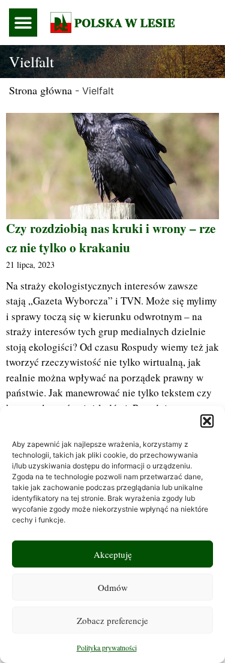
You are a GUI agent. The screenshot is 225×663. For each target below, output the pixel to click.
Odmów (113, 587)
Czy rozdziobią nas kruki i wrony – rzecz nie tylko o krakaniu (110, 237)
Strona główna (40, 90)
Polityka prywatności (107, 647)
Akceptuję (113, 554)
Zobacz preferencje (112, 620)
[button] (207, 421)
